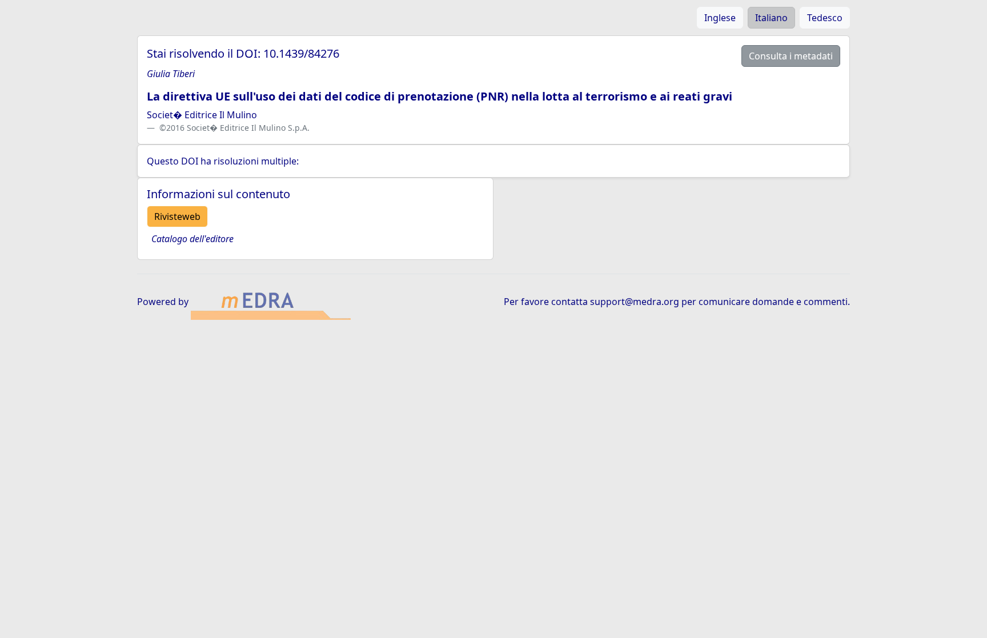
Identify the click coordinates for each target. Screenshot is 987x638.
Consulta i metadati (791, 56)
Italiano (771, 17)
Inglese (720, 17)
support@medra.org (634, 301)
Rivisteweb (177, 216)
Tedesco (824, 17)
